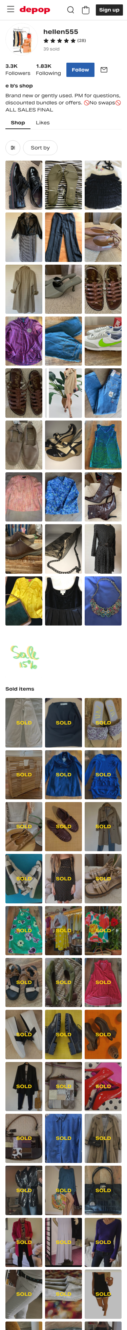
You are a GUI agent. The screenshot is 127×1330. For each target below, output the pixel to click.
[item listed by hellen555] (23, 185)
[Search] (70, 10)
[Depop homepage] (35, 10)
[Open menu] (10, 9)
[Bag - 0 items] (85, 10)
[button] (64, 41)
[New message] (104, 70)
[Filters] (12, 147)
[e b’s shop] (21, 40)
